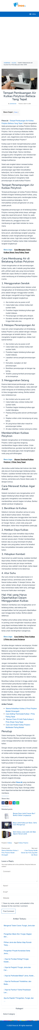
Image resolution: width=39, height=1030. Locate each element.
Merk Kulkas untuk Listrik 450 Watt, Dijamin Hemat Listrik (24, 833)
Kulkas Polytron (23, 843)
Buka (15, 112)
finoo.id (19, 782)
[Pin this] (10, 802)
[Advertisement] (19, 39)
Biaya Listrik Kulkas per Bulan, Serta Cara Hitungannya (25, 824)
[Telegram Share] (14, 802)
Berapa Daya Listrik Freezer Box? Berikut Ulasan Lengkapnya (24, 814)
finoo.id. (15, 1025)
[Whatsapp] (17, 802)
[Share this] (3, 802)
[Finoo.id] (19, 4)
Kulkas (10, 843)
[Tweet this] (6, 802)
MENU (34, 14)
